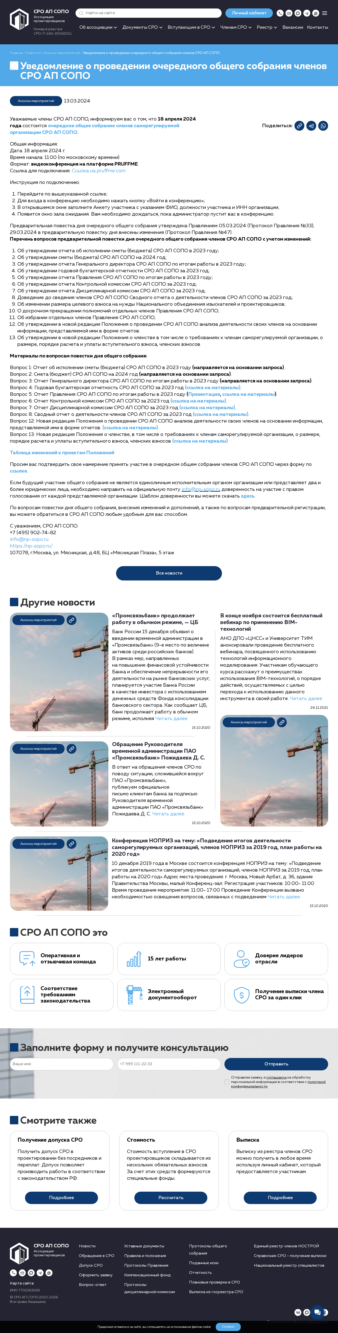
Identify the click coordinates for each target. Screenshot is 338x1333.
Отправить (276, 1064)
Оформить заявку (96, 1275)
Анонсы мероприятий (62, 53)
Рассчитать (170, 1198)
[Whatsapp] (315, 13)
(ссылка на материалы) (213, 387)
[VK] (297, 1312)
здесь (247, 496)
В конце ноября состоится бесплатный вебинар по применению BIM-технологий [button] (271, 622)
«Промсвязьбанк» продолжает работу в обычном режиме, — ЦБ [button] (155, 619)
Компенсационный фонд (147, 1275)
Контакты (317, 27)
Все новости (169, 573)
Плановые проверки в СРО (214, 1282)
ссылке (18, 471)
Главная (16, 53)
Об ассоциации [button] (95, 27)
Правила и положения (145, 1256)
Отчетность (200, 1273)
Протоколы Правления (146, 1266)
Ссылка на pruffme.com (98, 170)
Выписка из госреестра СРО (216, 1292)
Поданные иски (203, 1263)
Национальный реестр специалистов (289, 1266)
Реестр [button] (264, 27)
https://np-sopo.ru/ (31, 546)
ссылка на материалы (248, 394)
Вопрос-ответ (93, 1285)
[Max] (297, 13)
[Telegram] (306, 13)
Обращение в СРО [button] (96, 1256)
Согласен (228, 1326)
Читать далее (171, 718)
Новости (33, 53)
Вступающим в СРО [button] (189, 27)
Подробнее (61, 1198)
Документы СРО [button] (140, 27)
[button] (80, 13)
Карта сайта (22, 1283)
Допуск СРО (91, 1266)
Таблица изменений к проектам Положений (62, 452)
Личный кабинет (249, 13)
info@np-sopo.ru (201, 489)
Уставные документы (144, 1246)
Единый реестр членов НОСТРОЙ (286, 1246)
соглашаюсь (276, 1077)
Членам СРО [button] (233, 27)
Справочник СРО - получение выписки (290, 1256)
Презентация (204, 394)
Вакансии (293, 27)
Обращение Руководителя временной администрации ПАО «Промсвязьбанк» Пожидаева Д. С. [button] (158, 751)
